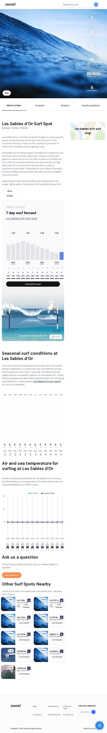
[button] (99, 725)
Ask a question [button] (12, 575)
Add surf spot (67, 707)
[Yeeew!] (11, 4)
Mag (35, 706)
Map (7, 93)
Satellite (12, 14)
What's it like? (14, 105)
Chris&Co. (93, 728)
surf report (47, 381)
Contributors (53, 715)
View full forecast (33, 284)
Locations (37, 715)
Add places (53, 706)
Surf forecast (24, 623)
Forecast (39, 105)
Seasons (65, 105)
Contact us (68, 715)
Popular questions (91, 105)
